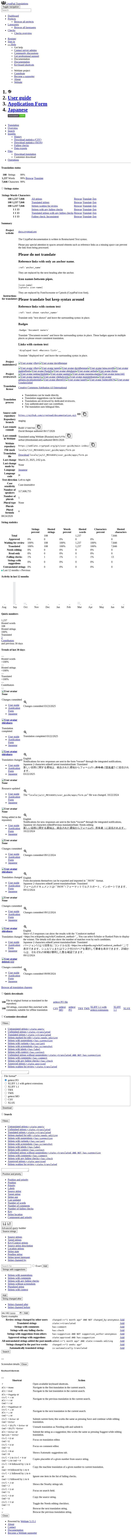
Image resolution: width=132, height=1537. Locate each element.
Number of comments (19, 1205)
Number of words (17, 1202)
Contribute (19, 73)
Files (10, 151)
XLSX (126, 1008)
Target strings (14, 1239)
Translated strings (40, 202)
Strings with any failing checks (47, 209)
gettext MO (62, 1008)
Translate (38, 178)
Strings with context (18, 1289)
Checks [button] (11, 30)
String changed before (19, 1307)
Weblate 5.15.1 (28, 1521)
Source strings (15, 1237)
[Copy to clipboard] (84, 414)
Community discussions (26, 53)
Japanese (18, 109)
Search (11, 131)
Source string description (20, 1245)
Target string (14, 1194)
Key (10, 1211)
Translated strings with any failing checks (52, 213)
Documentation (22, 62)
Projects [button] (12, 18)
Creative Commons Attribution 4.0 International (42, 387)
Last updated (14, 1200)
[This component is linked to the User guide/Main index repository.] (79, 415)
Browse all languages (25, 27)
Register (12, 38)
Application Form (27, 104)
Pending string (15, 1254)
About (17, 79)
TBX (80, 1008)
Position (12, 1182)
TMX (87, 1008)
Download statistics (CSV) (27, 139)
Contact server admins (25, 50)
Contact (12, 1527)
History (18, 136)
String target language (19, 1257)
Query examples (9, 1316)
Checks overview (23, 33)
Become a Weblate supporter (22, 1533)
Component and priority (20, 1217)
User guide (19, 98)
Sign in (11, 41)
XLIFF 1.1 (13, 1086)
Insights (12, 133)
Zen (94, 198)
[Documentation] (2, 188)
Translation (13, 125)
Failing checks (21, 145)
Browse (29, 178)
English (27, 758)
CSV (55, 1008)
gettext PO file (60, 1002)
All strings (37, 198)
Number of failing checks (20, 1208)
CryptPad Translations (17, 3)
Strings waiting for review (45, 206)
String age (13, 1197)
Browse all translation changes (16, 987)
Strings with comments (19, 1278)
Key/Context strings (18, 1242)
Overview (13, 128)
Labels (11, 1188)
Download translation (25, 154)
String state (13, 1251)
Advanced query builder (13, 1228)
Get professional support (26, 56)
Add (45, 1266)
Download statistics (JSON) (28, 142)
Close (24, 1364)
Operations (13, 160)
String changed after (18, 1304)
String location (15, 1214)
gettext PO (13, 1080)
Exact (38, 1266)
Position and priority (18, 1179)
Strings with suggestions (20, 1275)
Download (23, 454)
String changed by (17, 1260)
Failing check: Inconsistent (45, 216)
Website (18, 82)
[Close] (2, 1377)
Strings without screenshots (21, 1283)
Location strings (16, 1248)
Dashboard (13, 15)
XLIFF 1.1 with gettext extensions (99, 1008)
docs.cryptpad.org (27, 231)
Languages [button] (13, 24)
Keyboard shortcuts (24, 64)
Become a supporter (24, 76)
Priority (11, 1185)
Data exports (20, 148)
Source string (14, 1191)
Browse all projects (24, 21)
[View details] (25, 703)
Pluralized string (16, 1286)
